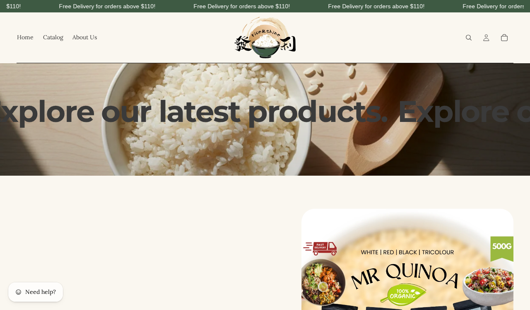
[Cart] (504, 38)
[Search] (469, 38)
